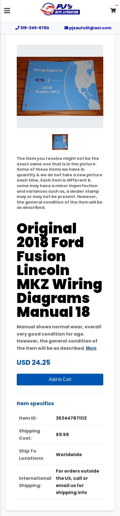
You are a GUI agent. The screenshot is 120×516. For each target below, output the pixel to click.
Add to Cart (60, 379)
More (91, 348)
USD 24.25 (33, 362)
